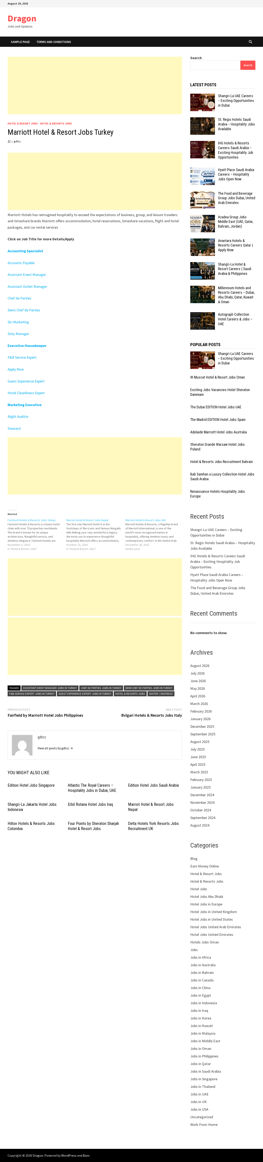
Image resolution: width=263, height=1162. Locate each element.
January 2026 (200, 718)
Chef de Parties (19, 298)
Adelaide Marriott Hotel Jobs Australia (218, 432)
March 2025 (199, 772)
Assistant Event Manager (27, 274)
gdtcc (17, 141)
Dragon (22, 18)
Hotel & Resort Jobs (23, 123)
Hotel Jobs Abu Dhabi (206, 896)
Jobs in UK (198, 1101)
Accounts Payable (21, 262)
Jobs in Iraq (199, 1010)
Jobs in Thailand (202, 1086)
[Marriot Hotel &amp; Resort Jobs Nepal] (95, 534)
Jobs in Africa (200, 957)
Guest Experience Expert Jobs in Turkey (85, 694)
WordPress (68, 1155)
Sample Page (20, 42)
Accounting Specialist (25, 251)
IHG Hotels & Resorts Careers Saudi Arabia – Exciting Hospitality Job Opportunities (235, 150)
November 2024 (202, 802)
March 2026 (199, 703)
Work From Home (204, 1124)
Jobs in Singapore (203, 1079)
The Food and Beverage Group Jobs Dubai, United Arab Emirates (236, 198)
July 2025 (197, 749)
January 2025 (200, 787)
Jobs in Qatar (200, 1063)
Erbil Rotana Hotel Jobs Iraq (90, 804)
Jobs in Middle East (205, 1041)
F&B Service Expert (22, 357)
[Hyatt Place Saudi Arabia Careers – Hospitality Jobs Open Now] (202, 170)
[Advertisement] (95, 85)
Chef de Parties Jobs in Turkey (101, 688)
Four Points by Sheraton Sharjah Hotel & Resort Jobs (93, 826)
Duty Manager (18, 333)
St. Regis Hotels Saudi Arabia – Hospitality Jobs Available (236, 124)
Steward (14, 428)
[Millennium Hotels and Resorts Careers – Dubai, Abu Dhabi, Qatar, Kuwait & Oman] (202, 288)
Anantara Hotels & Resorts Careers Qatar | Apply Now (235, 245)
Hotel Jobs (198, 889)
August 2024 (199, 825)
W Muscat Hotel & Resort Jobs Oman (217, 377)
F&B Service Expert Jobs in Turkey (31, 694)
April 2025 (197, 764)
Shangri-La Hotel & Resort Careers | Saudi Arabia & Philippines (234, 269)
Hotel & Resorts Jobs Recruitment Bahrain (221, 462)
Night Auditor (18, 416)
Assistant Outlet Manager (27, 286)
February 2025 (201, 779)
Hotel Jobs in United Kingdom (213, 911)
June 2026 (198, 680)
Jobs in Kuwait (201, 1025)
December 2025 (202, 726)
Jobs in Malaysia (202, 1033)
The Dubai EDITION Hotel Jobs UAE (215, 407)
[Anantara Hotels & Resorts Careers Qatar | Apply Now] (202, 241)
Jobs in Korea (200, 1018)
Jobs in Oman (200, 1048)
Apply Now (16, 369)
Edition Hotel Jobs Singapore (31, 785)
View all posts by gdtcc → (55, 748)
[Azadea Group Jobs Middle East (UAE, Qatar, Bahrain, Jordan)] (202, 217)
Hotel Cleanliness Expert (26, 392)
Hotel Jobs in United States (211, 919)
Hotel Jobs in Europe (206, 904)
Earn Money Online (204, 866)
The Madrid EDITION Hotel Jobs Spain (218, 419)
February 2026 (201, 711)
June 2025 (198, 756)
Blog (193, 858)
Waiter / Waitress (161, 694)
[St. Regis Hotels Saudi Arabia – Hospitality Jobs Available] (202, 120)
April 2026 (197, 696)
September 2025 (202, 734)
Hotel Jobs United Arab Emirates (215, 927)
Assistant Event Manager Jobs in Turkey (50, 688)
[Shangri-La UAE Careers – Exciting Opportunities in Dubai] (202, 96)
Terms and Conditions (53, 42)
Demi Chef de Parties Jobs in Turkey (149, 688)
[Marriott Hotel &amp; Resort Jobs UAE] (154, 534)
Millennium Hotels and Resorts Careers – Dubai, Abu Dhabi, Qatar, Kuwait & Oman (236, 295)
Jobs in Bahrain (202, 972)
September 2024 (202, 817)
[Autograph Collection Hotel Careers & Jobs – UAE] (202, 315)
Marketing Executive (25, 404)
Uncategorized (201, 1117)
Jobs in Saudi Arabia (205, 1071)
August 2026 (199, 665)
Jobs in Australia (203, 965)
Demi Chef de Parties (24, 310)
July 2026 (197, 673)
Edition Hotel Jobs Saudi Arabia (153, 785)
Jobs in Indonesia (203, 1003)
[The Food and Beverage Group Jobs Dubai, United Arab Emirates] (202, 194)
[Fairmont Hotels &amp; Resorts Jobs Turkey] (37, 534)
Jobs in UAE (199, 1094)
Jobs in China (200, 987)
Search (196, 57)
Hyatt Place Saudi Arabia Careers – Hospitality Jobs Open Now (236, 174)
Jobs (194, 949)
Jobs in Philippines (204, 1056)
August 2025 (199, 741)
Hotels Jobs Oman (204, 942)
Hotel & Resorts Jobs (56, 123)
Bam (86, 1155)
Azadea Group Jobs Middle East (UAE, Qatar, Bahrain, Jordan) (235, 222)
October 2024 (200, 810)
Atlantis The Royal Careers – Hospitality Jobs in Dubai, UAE (92, 788)
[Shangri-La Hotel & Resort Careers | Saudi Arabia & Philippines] (202, 265)
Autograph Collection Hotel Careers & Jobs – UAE (235, 319)
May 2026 (197, 688)
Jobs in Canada (201, 980)
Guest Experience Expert (26, 381)
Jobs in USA (199, 1109)
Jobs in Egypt (200, 995)
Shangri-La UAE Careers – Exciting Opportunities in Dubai (236, 100)
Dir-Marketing (18, 322)
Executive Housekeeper (27, 345)
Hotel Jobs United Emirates (211, 934)
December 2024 (202, 794)
